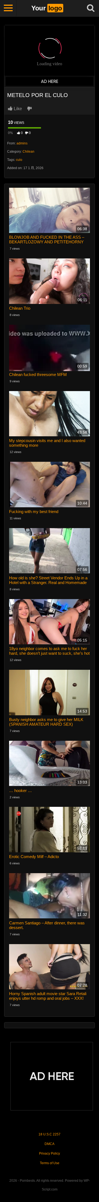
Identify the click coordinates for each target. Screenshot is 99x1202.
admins (22, 143)
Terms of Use (49, 1163)
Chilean (28, 151)
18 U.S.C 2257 (49, 1134)
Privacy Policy (49, 1153)
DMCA (49, 1144)
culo (19, 160)
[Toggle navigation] (8, 8)
